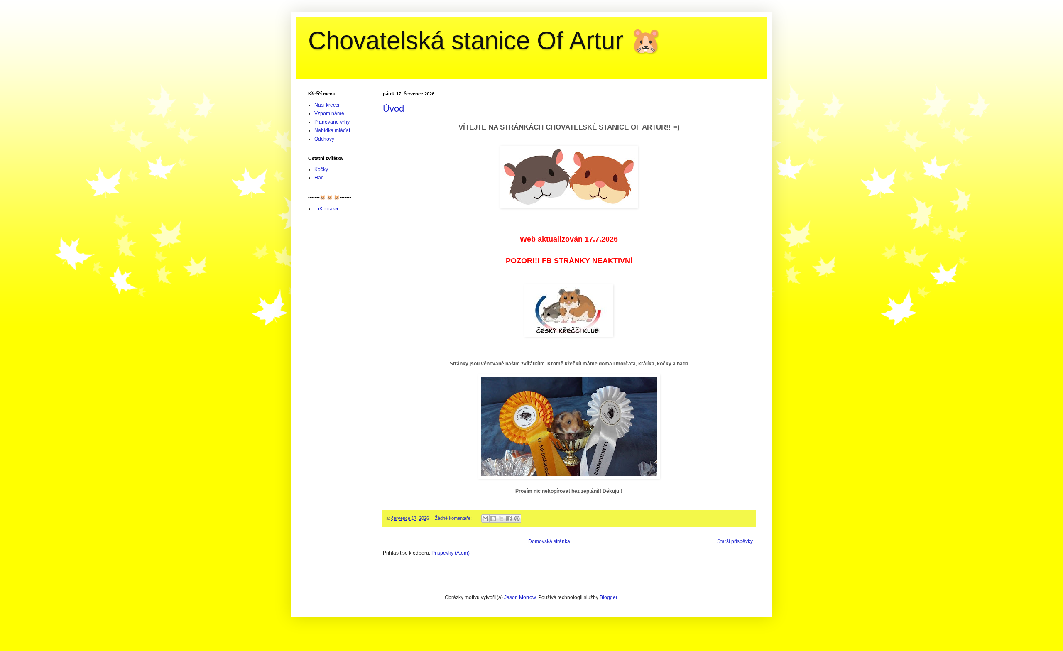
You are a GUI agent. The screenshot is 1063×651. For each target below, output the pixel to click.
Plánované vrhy (332, 122)
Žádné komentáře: (454, 518)
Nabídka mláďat (332, 130)
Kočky (321, 169)
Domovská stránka (549, 541)
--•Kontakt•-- (327, 209)
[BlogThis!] (493, 518)
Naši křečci (326, 105)
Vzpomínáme (329, 113)
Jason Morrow (520, 597)
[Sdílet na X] (501, 518)
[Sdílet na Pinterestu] (517, 518)
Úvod (393, 108)
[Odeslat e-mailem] (485, 518)
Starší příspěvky (735, 541)
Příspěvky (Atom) (450, 553)
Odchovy (324, 139)
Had (319, 178)
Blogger (608, 597)
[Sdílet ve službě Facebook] (509, 518)
